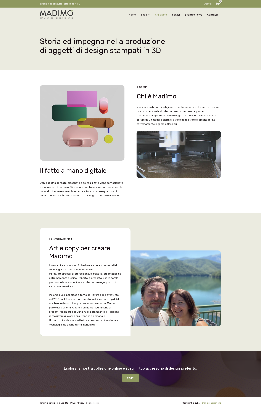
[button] (148, 15)
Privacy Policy (77, 403)
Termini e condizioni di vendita (54, 403)
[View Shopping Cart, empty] (217, 3)
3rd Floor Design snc (211, 403)
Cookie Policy (92, 403)
